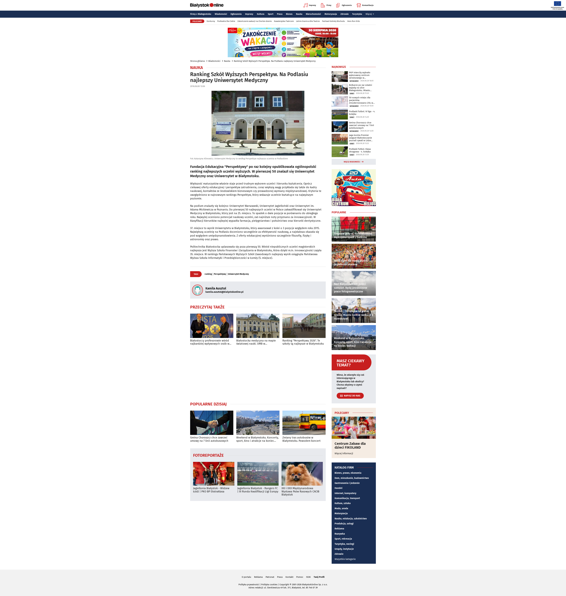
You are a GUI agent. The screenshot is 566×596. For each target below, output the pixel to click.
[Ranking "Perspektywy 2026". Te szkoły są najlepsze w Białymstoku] (304, 326)
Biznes (289, 14)
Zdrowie (344, 14)
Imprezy (312, 5)
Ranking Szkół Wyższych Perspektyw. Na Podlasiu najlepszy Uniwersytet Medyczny (275, 61)
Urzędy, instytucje (344, 549)
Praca (279, 14)
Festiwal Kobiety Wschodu (333, 21)
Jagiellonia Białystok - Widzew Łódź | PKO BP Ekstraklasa (211, 490)
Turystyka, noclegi (344, 544)
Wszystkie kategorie (345, 559)
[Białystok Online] (206, 5)
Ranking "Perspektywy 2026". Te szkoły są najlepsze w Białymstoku (303, 342)
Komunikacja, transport (347, 498)
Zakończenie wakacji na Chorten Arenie (254, 21)
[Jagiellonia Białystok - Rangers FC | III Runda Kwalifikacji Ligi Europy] (258, 474)
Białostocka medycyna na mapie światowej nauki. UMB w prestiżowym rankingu (256, 342)
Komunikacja (368, 5)
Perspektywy (220, 274)
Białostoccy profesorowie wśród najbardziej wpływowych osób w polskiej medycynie (209, 342)
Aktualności (354, 81)
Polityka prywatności (248, 584)
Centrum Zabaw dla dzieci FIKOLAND (350, 446)
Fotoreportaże (208, 455)
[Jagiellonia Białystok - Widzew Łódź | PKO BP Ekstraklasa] (213, 474)
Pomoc (299, 577)
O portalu (246, 577)
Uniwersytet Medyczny (238, 274)
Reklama (339, 528)
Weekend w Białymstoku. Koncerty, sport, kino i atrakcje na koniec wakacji (257, 439)
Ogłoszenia (347, 5)
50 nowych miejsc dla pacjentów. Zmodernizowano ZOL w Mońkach (361, 100)
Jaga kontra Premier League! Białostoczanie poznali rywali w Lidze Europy (360, 138)
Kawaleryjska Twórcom (284, 21)
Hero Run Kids (353, 21)
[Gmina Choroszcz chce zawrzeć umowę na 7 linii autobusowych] (211, 423)
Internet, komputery (345, 493)
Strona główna (197, 61)
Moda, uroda (341, 508)
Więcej (369, 14)
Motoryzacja (331, 14)
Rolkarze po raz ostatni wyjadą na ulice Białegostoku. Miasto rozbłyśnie (360, 88)
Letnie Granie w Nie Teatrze (308, 21)
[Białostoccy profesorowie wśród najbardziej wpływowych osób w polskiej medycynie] (211, 326)
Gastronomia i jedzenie (347, 483)
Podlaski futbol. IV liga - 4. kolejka (362, 112)
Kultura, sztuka (343, 503)
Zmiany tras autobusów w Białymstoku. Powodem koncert (301, 439)
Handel (338, 488)
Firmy (328, 5)
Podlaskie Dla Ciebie (226, 21)
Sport (270, 14)
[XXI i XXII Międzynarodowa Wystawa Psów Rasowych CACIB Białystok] (302, 474)
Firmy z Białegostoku (200, 14)
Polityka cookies (269, 584)
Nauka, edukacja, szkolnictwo (351, 518)
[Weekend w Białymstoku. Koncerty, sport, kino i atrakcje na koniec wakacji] (257, 423)
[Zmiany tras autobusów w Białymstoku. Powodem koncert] (304, 423)
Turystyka (357, 14)
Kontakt (289, 577)
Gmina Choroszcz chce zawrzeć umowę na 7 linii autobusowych (209, 439)
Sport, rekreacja (343, 538)
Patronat (270, 577)
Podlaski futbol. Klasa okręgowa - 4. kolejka (360, 150)
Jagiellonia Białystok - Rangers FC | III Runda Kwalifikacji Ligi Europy (257, 490)
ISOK (308, 577)
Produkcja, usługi (344, 523)
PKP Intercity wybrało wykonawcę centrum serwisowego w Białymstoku (359, 75)
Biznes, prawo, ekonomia (348, 472)
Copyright (284, 584)
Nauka (299, 14)
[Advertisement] (258, 373)
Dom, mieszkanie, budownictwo (352, 478)
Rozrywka (340, 533)
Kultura (260, 14)
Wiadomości (221, 14)
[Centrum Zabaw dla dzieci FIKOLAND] (354, 428)
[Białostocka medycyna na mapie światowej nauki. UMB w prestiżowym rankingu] (257, 326)
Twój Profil (319, 577)
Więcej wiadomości (352, 162)
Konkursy (211, 21)
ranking (208, 274)
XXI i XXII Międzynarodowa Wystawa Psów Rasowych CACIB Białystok (300, 491)
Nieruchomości (313, 14)
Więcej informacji (344, 453)
